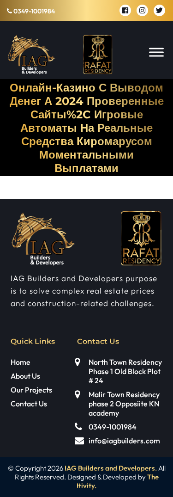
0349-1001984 (33, 11)
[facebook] (125, 10)
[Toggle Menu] (156, 52)
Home (20, 362)
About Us (25, 375)
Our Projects (31, 389)
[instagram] (142, 10)
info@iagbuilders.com (124, 440)
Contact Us (29, 403)
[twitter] (159, 10)
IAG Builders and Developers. (110, 468)
